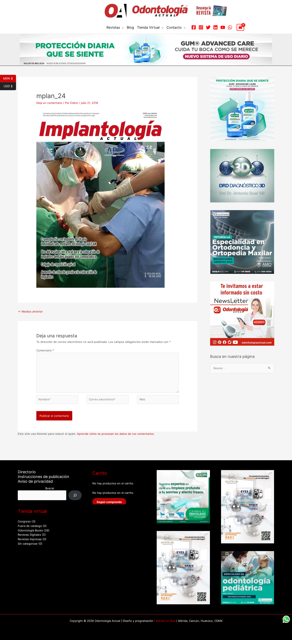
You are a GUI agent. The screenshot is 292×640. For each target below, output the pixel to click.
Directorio (27, 472)
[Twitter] (208, 27)
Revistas (113, 27)
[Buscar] (75, 495)
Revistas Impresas (30, 539)
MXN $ (9, 78)
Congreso (24, 521)
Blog (130, 27)
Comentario (45, 350)
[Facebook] (193, 27)
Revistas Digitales (29, 534)
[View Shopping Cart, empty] (240, 27)
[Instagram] (201, 27)
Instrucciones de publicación (43, 476)
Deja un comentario (49, 103)
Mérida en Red (165, 620)
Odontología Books (30, 530)
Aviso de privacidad (35, 481)
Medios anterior (30, 311)
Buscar (49, 488)
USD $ (10, 86)
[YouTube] (222, 27)
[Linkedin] (215, 27)
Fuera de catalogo (30, 526)
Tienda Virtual (148, 27)
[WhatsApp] (230, 27)
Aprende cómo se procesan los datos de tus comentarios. (116, 433)
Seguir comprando (109, 502)
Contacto (174, 27)
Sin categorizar (28, 543)
